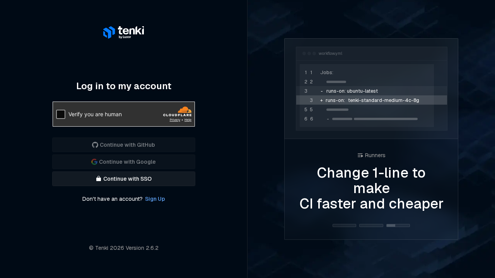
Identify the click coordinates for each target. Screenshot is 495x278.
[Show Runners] (398, 225)
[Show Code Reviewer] (371, 225)
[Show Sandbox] (344, 225)
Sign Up (155, 198)
